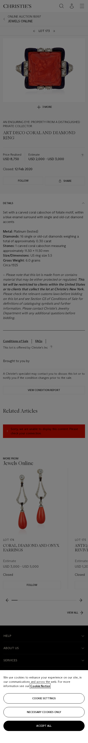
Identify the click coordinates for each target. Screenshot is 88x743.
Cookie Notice (40, 686)
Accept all (43, 725)
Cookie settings (44, 698)
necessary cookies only (44, 712)
